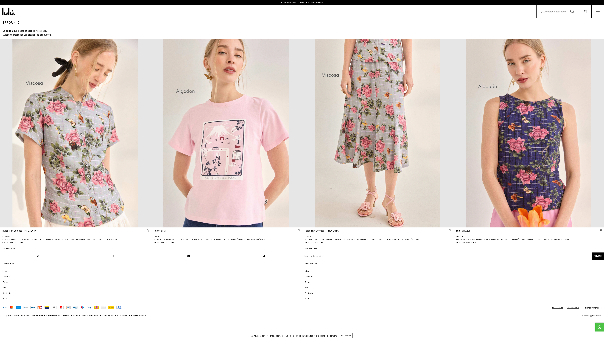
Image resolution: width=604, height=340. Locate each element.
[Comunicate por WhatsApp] (599, 327)
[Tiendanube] (591, 316)
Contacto (7, 293)
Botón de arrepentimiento (134, 315)
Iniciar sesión (557, 307)
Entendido (346, 335)
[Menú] (597, 11)
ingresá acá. (113, 315)
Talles (5, 282)
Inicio (5, 271)
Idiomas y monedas (592, 308)
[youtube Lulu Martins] (189, 256)
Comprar (6, 276)
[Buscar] (572, 11)
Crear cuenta (573, 307)
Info (4, 287)
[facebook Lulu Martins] (113, 256)
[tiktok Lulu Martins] (264, 256)
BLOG (5, 299)
